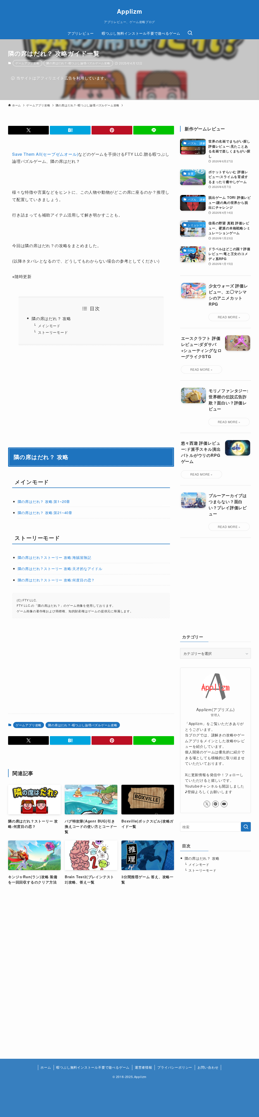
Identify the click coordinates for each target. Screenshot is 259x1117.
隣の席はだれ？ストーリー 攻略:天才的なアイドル (60, 568)
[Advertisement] (134, 666)
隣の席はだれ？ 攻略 (51, 318)
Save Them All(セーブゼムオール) (45, 154)
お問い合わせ (208, 1067)
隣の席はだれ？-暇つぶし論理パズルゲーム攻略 (78, 63)
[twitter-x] (207, 804)
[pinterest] (215, 804)
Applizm (129, 11)
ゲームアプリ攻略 (27, 63)
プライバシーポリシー (174, 1067)
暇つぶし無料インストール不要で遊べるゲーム (93, 1067)
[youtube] (224, 804)
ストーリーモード (53, 332)
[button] (28, 130)
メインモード (49, 325)
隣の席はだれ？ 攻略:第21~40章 (45, 512)
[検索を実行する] (246, 827)
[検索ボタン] (190, 33)
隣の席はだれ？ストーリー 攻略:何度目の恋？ (56, 579)
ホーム (45, 1067)
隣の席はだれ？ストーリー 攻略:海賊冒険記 (54, 557)
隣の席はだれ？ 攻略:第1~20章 (44, 501)
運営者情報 (143, 1067)
